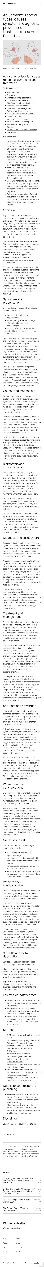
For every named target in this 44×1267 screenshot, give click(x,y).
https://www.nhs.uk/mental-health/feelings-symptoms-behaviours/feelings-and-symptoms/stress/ (19, 1057)
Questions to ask (14, 116)
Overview (11, 95)
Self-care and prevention (17, 111)
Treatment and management (19, 108)
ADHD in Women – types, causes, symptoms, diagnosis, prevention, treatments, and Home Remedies (11, 1151)
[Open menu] (39, 3)
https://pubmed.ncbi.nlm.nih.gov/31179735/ (25, 1072)
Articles (24, 68)
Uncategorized (32, 68)
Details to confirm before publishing (22, 129)
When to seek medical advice (19, 119)
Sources (10, 127)
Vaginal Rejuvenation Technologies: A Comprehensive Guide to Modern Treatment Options (19, 1191)
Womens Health (10, 3)
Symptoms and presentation (19, 97)
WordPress (37, 1263)
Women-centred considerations (20, 113)
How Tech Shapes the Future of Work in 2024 (16, 1201)
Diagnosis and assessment (18, 105)
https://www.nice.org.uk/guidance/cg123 (24, 1040)
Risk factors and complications (20, 103)
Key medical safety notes (18, 124)
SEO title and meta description (20, 121)
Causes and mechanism (17, 100)
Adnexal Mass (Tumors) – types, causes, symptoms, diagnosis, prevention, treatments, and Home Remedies (31, 1151)
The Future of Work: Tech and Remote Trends (15, 1209)
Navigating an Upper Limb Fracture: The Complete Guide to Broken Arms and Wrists (18, 1180)
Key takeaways (13, 92)
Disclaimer (11, 132)
